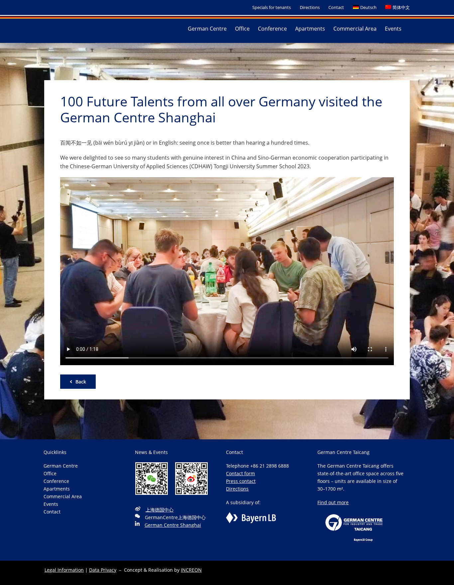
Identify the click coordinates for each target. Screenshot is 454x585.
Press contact (241, 481)
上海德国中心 (159, 510)
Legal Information (64, 570)
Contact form (240, 473)
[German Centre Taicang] (354, 510)
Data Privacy (102, 570)
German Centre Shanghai (173, 525)
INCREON (191, 570)
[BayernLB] (251, 516)
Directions (237, 489)
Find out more (333, 502)
